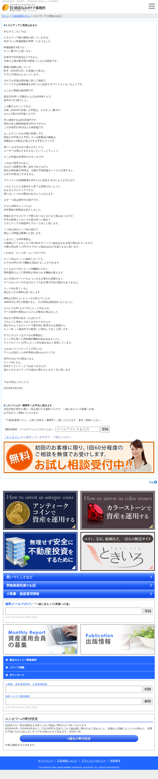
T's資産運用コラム (20, 16)
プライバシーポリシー (93, 760)
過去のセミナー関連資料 (23, 659)
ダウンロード (16, 675)
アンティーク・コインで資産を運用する (40, 510)
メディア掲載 (16, 667)
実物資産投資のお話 (21, 585)
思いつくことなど (19, 577)
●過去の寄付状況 (79, 738)
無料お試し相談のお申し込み (79, 456)
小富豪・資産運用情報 (22, 593)
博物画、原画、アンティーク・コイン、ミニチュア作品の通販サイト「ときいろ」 (117, 551)
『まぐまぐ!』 (12, 437)
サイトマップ (45, 760)
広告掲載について (67, 760)
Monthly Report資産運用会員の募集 (40, 639)
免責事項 (115, 760)
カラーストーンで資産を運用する (117, 510)
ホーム (5, 16)
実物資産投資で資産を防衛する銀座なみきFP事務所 (23, 7)
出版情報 (117, 639)
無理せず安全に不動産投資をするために (40, 551)
